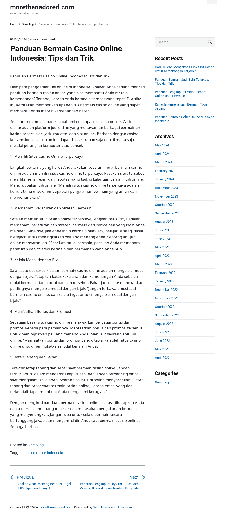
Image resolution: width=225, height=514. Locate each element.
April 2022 (162, 358)
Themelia (125, 507)
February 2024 (165, 171)
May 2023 (162, 247)
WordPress (101, 507)
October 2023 (164, 205)
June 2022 (162, 341)
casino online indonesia (43, 452)
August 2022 (164, 324)
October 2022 (164, 307)
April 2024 (162, 154)
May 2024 (162, 145)
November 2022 (166, 298)
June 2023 (162, 239)
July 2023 (162, 230)
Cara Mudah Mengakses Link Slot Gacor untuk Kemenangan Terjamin (184, 69)
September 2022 (167, 315)
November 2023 (166, 196)
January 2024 (164, 179)
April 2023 (162, 256)
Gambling (36, 445)
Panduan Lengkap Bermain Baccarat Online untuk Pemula (181, 94)
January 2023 (164, 281)
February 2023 (165, 273)
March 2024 (163, 162)
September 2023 (167, 213)
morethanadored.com (55, 507)
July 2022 (162, 332)
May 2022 (162, 349)
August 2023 (164, 222)
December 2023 (166, 188)
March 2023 (163, 264)
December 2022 (166, 290)
